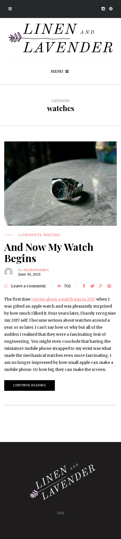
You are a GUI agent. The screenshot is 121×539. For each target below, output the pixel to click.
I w (34, 299)
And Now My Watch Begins (48, 252)
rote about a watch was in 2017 (66, 299)
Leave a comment (28, 285)
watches (51, 235)
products (32, 235)
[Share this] (84, 286)
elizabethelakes (36, 270)
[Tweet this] (92, 286)
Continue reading (29, 385)
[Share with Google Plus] (101, 286)
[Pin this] (109, 286)
